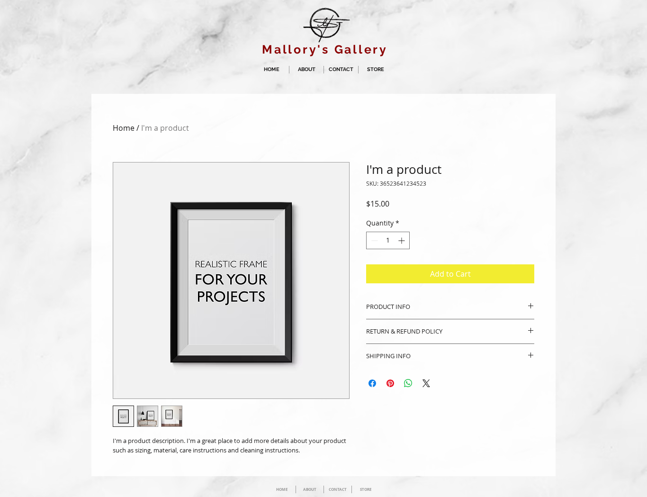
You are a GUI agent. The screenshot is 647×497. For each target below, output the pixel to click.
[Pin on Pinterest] (390, 383)
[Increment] (402, 240)
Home (124, 128)
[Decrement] (373, 240)
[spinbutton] (387, 240)
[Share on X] (426, 383)
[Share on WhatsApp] (408, 383)
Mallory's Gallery (325, 49)
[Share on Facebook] (372, 383)
